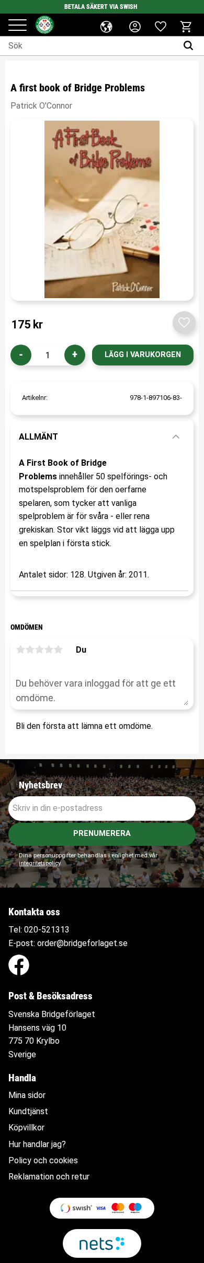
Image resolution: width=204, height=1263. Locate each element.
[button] (17, 26)
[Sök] (190, 46)
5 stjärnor (58, 649)
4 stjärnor (48, 649)
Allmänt (38, 437)
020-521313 (47, 930)
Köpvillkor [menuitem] (26, 1127)
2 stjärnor (30, 649)
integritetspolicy (39, 863)
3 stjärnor (39, 649)
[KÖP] (143, 355)
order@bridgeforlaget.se (82, 943)
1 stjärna (20, 649)
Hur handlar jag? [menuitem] (37, 1144)
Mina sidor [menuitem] (27, 1095)
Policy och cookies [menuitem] (43, 1160)
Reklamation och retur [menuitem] (48, 1177)
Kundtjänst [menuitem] (28, 1111)
